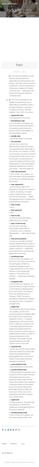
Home (4, 444)
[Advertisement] (19, 38)
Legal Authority (9, 4)
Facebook (8, 453)
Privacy (14, 444)
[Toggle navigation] (36, 3)
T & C (23, 444)
